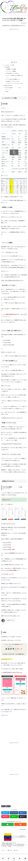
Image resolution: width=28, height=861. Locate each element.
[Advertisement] (14, 44)
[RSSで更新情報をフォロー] (20, 824)
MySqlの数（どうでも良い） (13, 73)
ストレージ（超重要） (12, 71)
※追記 (6, 91)
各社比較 (7, 67)
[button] (25, 411)
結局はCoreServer (8, 85)
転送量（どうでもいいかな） (13, 81)
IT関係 (4, 806)
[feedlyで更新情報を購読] (7, 824)
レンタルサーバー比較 (9, 65)
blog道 (9, 806)
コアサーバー (6, 587)
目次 (12, 62)
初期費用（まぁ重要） (12, 69)
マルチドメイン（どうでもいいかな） (15, 83)
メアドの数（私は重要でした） (14, 79)
